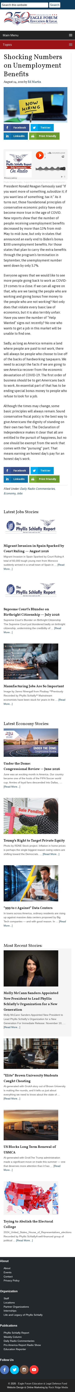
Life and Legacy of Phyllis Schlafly (23, 1314)
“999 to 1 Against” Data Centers (28, 908)
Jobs (19, 493)
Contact (8, 1276)
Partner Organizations (16, 1306)
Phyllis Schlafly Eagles (13, 182)
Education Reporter (15, 1349)
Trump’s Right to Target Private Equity (34, 840)
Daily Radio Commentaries (37, 488)
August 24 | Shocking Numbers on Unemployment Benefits (48, 182)
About (7, 1268)
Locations (9, 1302)
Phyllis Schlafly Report (16, 1332)
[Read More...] (12, 786)
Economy (9, 493)
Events (7, 1272)
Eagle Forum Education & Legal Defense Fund (42, 1383)
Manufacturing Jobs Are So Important (34, 686)
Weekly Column (13, 1336)
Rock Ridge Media (58, 1387)
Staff (6, 1298)
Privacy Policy (11, 1280)
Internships (10, 1310)
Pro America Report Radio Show (22, 1345)
